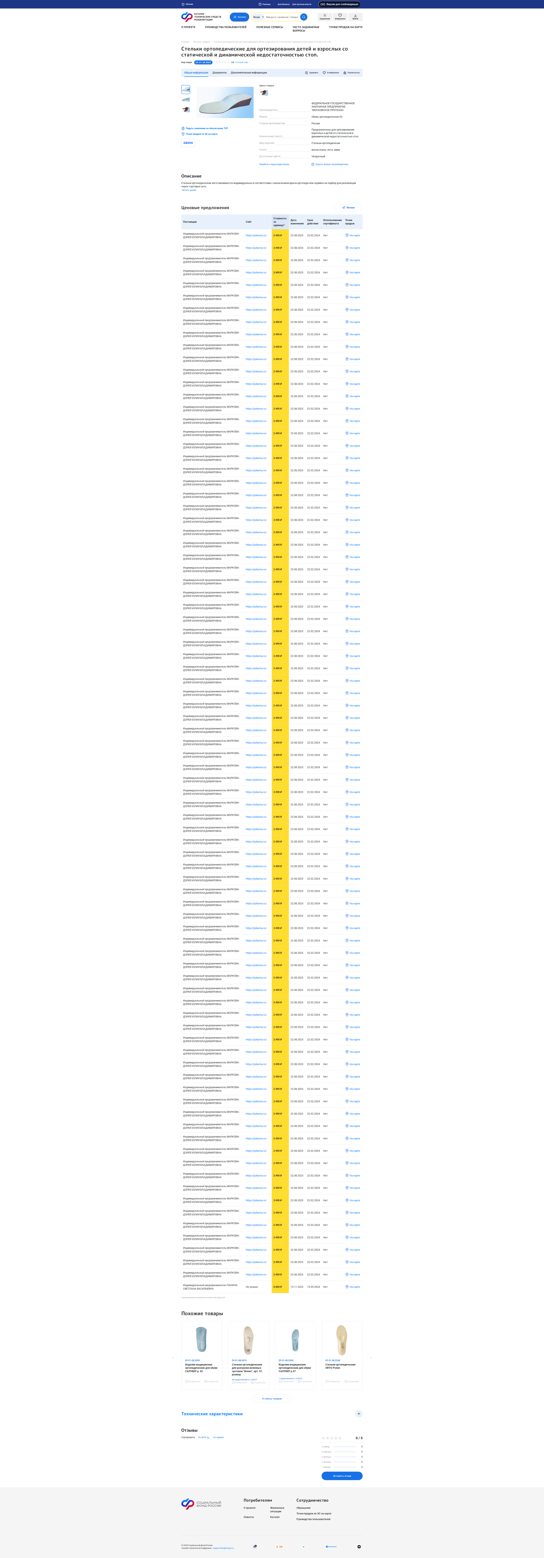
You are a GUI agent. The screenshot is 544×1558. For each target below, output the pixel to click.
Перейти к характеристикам (274, 164)
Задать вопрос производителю (331, 164)
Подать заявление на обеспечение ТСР (207, 128)
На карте (355, 235)
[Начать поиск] (303, 17)
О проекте (188, 27)
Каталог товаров (201, 41)
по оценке (218, 1437)
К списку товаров (272, 1398)
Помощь (267, 4)
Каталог (275, 1517)
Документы (219, 72)
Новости (249, 1517)
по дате (202, 1437)
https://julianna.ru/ (256, 235)
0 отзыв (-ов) (242, 62)
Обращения (303, 1507)
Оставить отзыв (342, 1475)
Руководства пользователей (225, 27)
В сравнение (213, 1381)
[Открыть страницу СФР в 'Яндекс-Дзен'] (359, 1547)
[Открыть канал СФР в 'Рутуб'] (254, 1546)
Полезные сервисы (269, 27)
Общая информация (196, 72)
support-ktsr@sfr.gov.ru (223, 1548)
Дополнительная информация (249, 72)
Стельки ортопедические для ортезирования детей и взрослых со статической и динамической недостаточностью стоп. (264, 52)
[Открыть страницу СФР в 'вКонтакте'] (331, 1547)
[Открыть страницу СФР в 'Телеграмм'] (303, 1546)
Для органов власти (301, 4)
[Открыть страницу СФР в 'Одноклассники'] (279, 1546)
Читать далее (189, 190)
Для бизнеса (284, 4)
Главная (185, 41)
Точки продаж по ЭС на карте (202, 134)
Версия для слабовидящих (342, 4)
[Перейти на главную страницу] (201, 17)
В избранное (333, 72)
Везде (256, 17)
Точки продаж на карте (346, 27)
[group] (225, 102)
